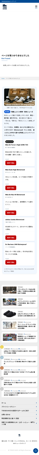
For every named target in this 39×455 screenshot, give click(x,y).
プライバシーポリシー (9, 407)
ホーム (4, 403)
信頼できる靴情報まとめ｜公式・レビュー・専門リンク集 (18, 423)
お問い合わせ (6, 414)
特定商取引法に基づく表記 (10, 418)
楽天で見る (10, 163)
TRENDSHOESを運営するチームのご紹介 (15, 410)
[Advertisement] (19, 33)
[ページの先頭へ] (35, 450)
